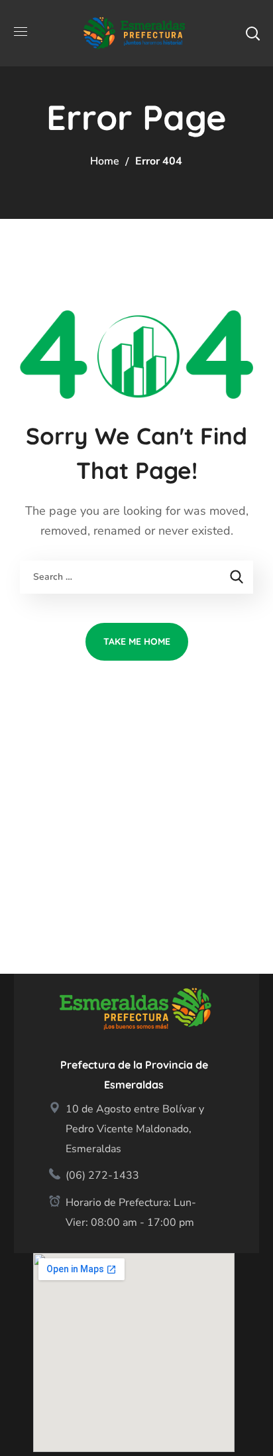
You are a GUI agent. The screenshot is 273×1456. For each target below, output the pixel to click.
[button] (252, 33)
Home (104, 161)
